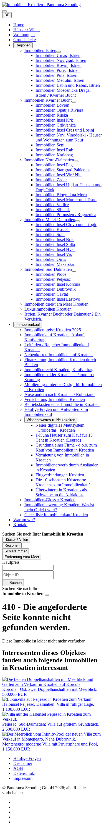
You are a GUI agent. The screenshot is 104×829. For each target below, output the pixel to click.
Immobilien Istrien (40, 50)
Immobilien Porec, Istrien (57, 70)
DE (6, 15)
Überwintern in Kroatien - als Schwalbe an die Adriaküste (61, 492)
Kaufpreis (10, 562)
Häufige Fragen (27, 758)
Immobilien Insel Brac (54, 239)
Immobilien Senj (49, 145)
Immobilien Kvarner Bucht (48, 100)
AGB (18, 768)
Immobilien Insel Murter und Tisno (66, 199)
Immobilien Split (50, 234)
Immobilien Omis (50, 259)
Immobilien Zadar (51, 179)
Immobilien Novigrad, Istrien (60, 60)
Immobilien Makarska (54, 264)
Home (18, 24)
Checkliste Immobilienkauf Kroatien (56, 514)
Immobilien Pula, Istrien (56, 75)
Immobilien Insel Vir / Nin (58, 174)
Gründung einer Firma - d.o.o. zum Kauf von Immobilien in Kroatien (66, 447)
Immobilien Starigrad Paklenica (62, 169)
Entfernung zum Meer (21, 557)
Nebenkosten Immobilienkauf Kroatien (58, 354)
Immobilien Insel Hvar (55, 249)
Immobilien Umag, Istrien (57, 55)
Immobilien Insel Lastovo (57, 299)
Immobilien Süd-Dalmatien (48, 269)
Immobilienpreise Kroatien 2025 (52, 329)
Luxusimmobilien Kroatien (48, 309)
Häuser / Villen (26, 29)
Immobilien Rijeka (51, 115)
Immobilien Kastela (52, 229)
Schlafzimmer (15, 551)
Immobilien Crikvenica (55, 125)
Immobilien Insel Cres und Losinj (64, 130)
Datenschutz (24, 773)
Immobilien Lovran (52, 105)
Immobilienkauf (28, 324)
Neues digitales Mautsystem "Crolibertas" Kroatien (59, 427)
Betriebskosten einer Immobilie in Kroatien (62, 404)
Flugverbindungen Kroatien (59, 475)
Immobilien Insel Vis (53, 254)
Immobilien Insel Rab (54, 150)
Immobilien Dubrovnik (55, 289)
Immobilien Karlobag (54, 155)
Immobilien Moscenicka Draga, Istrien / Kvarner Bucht (63, 93)
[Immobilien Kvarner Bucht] (74, 102)
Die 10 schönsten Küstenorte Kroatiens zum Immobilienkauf (62, 482)
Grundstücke (24, 39)
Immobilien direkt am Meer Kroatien (56, 304)
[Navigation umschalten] (4, 11)
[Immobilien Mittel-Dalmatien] (77, 221)
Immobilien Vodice (52, 204)
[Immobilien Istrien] (58, 52)
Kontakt (20, 524)
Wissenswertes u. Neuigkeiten (51, 420)
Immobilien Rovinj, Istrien (58, 65)
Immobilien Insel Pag (54, 164)
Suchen (15, 583)
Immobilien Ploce (50, 274)
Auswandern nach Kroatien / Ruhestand (59, 394)
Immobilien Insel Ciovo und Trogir (66, 224)
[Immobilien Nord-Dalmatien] (76, 161)
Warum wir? (24, 519)
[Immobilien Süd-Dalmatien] (74, 271)
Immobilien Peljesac (53, 279)
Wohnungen (24, 34)
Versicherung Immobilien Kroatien (54, 399)
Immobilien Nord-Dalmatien (49, 160)
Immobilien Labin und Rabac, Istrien (67, 85)
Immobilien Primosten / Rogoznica (65, 214)
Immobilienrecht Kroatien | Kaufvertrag (58, 369)
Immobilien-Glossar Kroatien (49, 499)
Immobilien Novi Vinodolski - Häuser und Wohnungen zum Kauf (68, 137)
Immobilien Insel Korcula (57, 284)
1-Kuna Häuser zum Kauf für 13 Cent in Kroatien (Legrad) (64, 437)
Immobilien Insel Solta (55, 244)
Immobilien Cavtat (51, 294)
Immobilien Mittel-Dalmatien (49, 219)
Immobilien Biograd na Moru (61, 194)
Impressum (22, 778)
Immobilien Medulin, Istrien (59, 80)
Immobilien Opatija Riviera (59, 110)
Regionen (23, 45)
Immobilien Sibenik (52, 209)
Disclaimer (22, 763)
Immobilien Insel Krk (54, 120)
